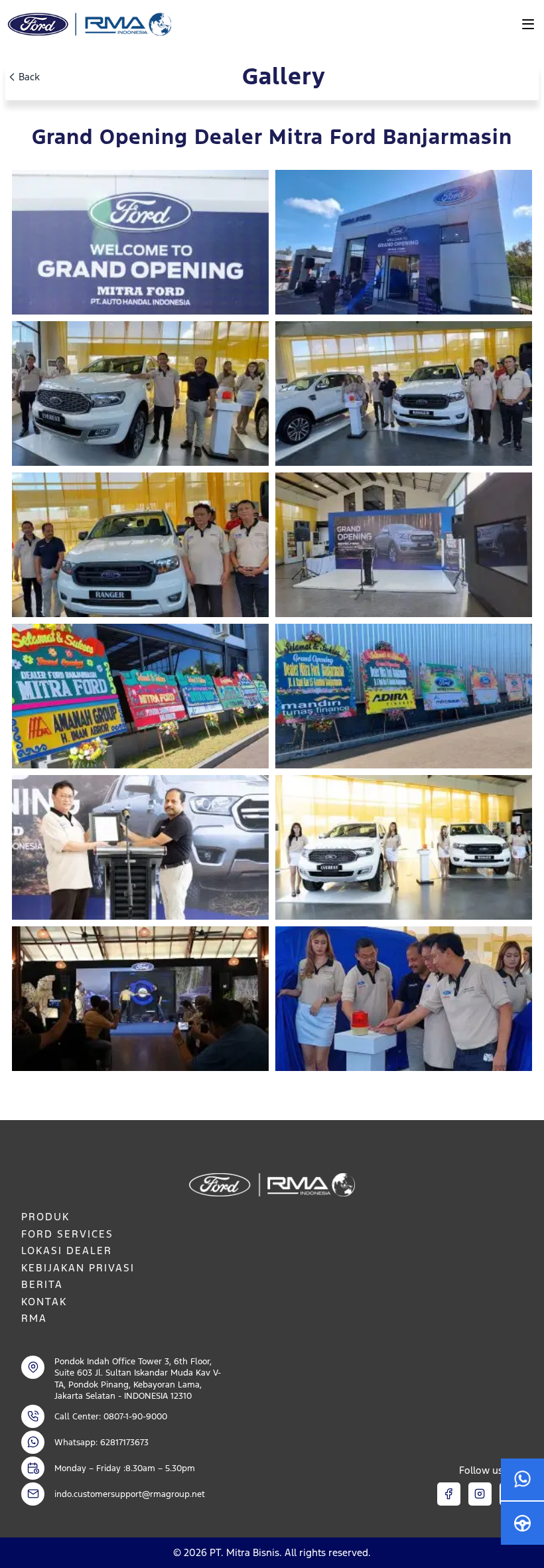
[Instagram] (480, 1494)
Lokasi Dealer (66, 1250)
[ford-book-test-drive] (522, 1523)
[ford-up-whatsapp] (522, 1480)
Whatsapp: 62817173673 (101, 1442)
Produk (45, 1216)
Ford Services (67, 1234)
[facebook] (448, 1494)
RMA (34, 1318)
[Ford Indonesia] (88, 24)
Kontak (44, 1301)
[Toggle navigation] (528, 24)
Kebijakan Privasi (78, 1267)
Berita (42, 1284)
